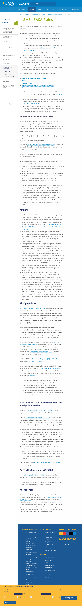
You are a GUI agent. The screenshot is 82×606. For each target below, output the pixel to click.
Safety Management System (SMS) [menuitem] (7, 68)
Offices (66, 547)
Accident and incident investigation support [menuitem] (8, 42)
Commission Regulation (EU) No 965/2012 (33, 308)
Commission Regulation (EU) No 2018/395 (45, 359)
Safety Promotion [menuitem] (7, 63)
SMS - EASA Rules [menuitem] (9, 71)
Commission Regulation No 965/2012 (41, 352)
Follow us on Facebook (67, 533)
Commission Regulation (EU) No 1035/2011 (39, 410)
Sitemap (47, 577)
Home (4, 9)
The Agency (11, 9)
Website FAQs (49, 560)
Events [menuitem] (4, 100)
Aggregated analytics (24, 597)
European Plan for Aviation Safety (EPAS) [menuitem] (9, 80)
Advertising (57, 597)
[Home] (8, 3)
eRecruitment (30, 571)
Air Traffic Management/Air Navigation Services (38, 85)
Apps (71, 3)
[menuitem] (75, 3)
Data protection (49, 537)
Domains (32, 9)
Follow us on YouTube (64, 533)
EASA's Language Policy (49, 545)
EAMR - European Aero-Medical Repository (31, 547)
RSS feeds (47, 574)
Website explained (50, 557)
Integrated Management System (50, 549)
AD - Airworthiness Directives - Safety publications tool (31, 537)
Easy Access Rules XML (50, 571)
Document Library (51, 9)
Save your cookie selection (69, 597)
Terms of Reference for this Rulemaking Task (41, 144)
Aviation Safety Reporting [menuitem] (9, 47)
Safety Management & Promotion (38, 14)
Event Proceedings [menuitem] (7, 104)
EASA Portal (29, 554)
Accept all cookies (10, 602)
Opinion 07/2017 (34, 376)
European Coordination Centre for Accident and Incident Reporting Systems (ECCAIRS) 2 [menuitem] (8, 30)
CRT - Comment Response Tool (30, 542)
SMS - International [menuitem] (9, 76)
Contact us (67, 544)
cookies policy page (46, 594)
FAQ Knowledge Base (69, 542)
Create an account (50, 565)
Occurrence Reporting (29, 583)
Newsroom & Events (22, 9)
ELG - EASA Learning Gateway (31, 558)
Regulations (40, 9)
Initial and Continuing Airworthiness (34, 78)
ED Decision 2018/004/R (34, 361)
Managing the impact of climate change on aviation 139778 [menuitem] (9, 86)
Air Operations (27, 83)
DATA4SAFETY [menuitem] (6, 59)
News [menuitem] (4, 96)
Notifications (48, 567)
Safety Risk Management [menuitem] (8, 55)
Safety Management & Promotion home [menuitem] (8, 37)
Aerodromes (26, 88)
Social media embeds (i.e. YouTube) (41, 597)
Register (78, 3)
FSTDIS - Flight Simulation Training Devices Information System (31, 577)
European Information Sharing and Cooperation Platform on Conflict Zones (31, 565)
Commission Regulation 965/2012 (50, 368)
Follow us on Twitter (71, 533)
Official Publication (31, 532)
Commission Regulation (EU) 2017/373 (38, 418)
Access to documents (50, 532)
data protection (18, 594)
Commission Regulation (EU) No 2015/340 (33, 475)
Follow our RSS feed (61, 533)
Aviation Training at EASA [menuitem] (9, 51)
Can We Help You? (76, 9)
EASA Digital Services (63, 9)
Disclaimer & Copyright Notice (49, 541)
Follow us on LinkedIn (74, 533)
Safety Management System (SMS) (55, 14)
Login (75, 3)
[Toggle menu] (16, 42)
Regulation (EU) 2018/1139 (32, 104)
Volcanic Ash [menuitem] (6, 91)
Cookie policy (48, 535)
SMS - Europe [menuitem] (8, 74)
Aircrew (24, 81)
